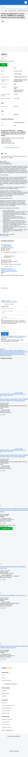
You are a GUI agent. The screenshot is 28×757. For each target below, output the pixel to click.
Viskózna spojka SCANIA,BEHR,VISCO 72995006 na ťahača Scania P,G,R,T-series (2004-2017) (14, 399)
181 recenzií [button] (14, 252)
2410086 (16, 81)
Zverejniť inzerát (6, 528)
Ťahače (7, 350)
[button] (26, 2)
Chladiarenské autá (14, 353)
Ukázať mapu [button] (4, 288)
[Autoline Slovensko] (9, 2)
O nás (3, 675)
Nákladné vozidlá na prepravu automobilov (15, 354)
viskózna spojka (18, 74)
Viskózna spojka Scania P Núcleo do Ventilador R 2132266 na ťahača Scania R (14, 646)
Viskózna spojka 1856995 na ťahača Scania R (13, 595)
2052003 (20, 79)
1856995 (16, 79)
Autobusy (2, 350)
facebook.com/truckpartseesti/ (8, 270)
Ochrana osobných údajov (8, 705)
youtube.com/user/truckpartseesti (9, 271)
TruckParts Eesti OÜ (6, 244)
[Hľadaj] (25, 6)
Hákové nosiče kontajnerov (12, 351)
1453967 (20, 81)
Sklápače (11, 350)
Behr (15, 68)
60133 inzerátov (10, 247)
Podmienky (4, 702)
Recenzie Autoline (6, 710)
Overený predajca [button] (7, 246)
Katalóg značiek (5, 713)
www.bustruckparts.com (7, 268)
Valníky (16, 350)
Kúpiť (3, 64)
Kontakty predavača (6, 680)
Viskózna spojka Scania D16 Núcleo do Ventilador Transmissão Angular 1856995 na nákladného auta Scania (14, 510)
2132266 (25, 79)
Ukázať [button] (11, 264)
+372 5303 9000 (17, 264)
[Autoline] (6, 11)
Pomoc (3, 677)
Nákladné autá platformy (6, 355)
